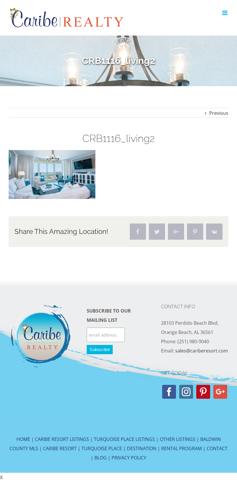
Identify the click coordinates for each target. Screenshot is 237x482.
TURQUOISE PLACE (102, 448)
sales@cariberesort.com (201, 351)
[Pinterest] (203, 392)
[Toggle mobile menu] (225, 13)
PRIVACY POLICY (129, 458)
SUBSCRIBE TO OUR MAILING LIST (109, 315)
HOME (23, 439)
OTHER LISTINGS (177, 439)
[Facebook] (169, 392)
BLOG (101, 458)
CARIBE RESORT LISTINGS (62, 439)
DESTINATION (141, 448)
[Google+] (220, 392)
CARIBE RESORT (60, 448)
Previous (218, 113)
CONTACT (217, 448)
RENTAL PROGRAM (181, 448)
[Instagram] (186, 392)
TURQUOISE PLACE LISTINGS (124, 439)
